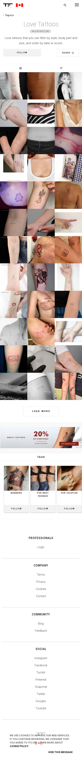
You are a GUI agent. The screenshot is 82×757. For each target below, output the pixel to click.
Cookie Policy (19, 746)
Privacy (41, 581)
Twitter (41, 694)
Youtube (41, 708)
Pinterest (40, 679)
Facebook (41, 665)
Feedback (41, 630)
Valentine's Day (40, 31)
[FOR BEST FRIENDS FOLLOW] (43, 466)
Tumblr (40, 672)
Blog (41, 623)
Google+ (41, 701)
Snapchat (41, 686)
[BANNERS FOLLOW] (16, 466)
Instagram (40, 658)
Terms (41, 574)
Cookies (41, 589)
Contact (41, 596)
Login (40, 547)
